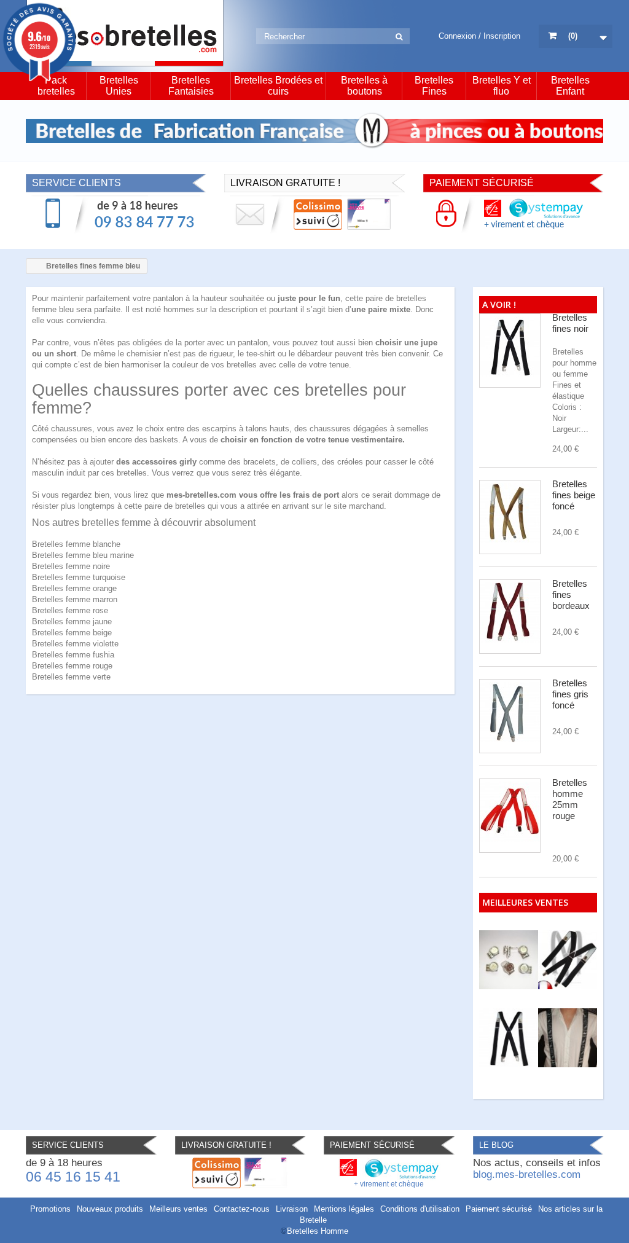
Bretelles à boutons (364, 85)
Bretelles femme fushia (73, 654)
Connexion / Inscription (479, 36)
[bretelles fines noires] (510, 350)
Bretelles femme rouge (72, 665)
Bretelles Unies (119, 85)
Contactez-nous (242, 1209)
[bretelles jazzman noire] (567, 1037)
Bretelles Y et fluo (501, 85)
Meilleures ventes (525, 902)
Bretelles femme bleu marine (83, 555)
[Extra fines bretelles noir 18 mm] (508, 1037)
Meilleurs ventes (178, 1209)
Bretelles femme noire (71, 566)
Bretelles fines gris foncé (570, 694)
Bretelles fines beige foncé (573, 495)
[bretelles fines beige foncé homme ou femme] (510, 517)
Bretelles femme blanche (76, 544)
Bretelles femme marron (74, 599)
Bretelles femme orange (74, 588)
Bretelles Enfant (570, 85)
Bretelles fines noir (570, 323)
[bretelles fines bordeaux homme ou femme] (510, 616)
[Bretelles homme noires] (567, 959)
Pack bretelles (56, 85)
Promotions (50, 1209)
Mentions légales (344, 1209)
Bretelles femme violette (75, 643)
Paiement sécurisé (499, 1209)
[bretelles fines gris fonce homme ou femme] (510, 716)
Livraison (292, 1209)
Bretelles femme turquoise (78, 577)
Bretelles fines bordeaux (571, 594)
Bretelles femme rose (70, 610)
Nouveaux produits (110, 1209)
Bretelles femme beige (72, 632)
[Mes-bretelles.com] (125, 33)
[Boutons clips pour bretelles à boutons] (508, 959)
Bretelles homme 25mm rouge (569, 799)
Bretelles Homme (317, 1231)
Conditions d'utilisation (419, 1209)
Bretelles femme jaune (72, 621)
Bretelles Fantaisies (191, 85)
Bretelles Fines (434, 85)
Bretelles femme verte (71, 676)
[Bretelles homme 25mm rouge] (510, 815)
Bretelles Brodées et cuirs (278, 85)
